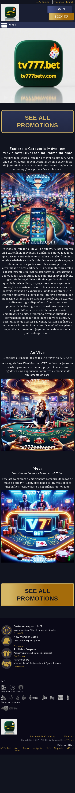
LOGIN (59, 9)
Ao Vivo (17, 749)
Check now (18, 646)
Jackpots (37, 748)
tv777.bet (69, 740)
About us (68, 736)
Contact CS (18, 633)
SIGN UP (61, 16)
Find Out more (20, 656)
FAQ (48, 748)
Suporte (58, 748)
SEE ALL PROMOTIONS (37, 121)
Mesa (26, 748)
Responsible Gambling (42, 736)
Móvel (70, 748)
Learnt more (19, 666)
